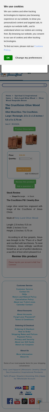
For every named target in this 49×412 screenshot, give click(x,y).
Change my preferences (28, 58)
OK (8, 58)
